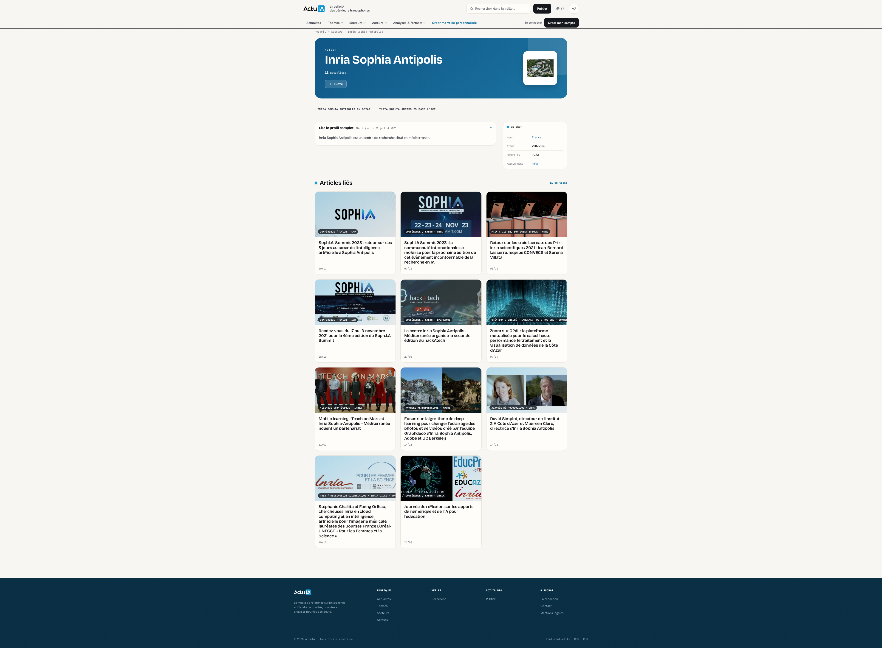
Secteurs (355, 23)
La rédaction (549, 599)
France (536, 137)
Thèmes (334, 23)
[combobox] (501, 8)
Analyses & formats (407, 23)
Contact (546, 606)
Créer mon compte (561, 23)
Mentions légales (551, 613)
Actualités (313, 23)
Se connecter (533, 23)
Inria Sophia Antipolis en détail (344, 109)
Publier (542, 8)
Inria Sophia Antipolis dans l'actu (408, 109)
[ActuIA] (314, 8)
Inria (535, 163)
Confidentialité (558, 639)
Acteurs (378, 23)
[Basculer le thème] (574, 9)
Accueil (320, 31)
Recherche (439, 599)
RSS (585, 639)
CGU (576, 639)
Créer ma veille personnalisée (454, 23)
